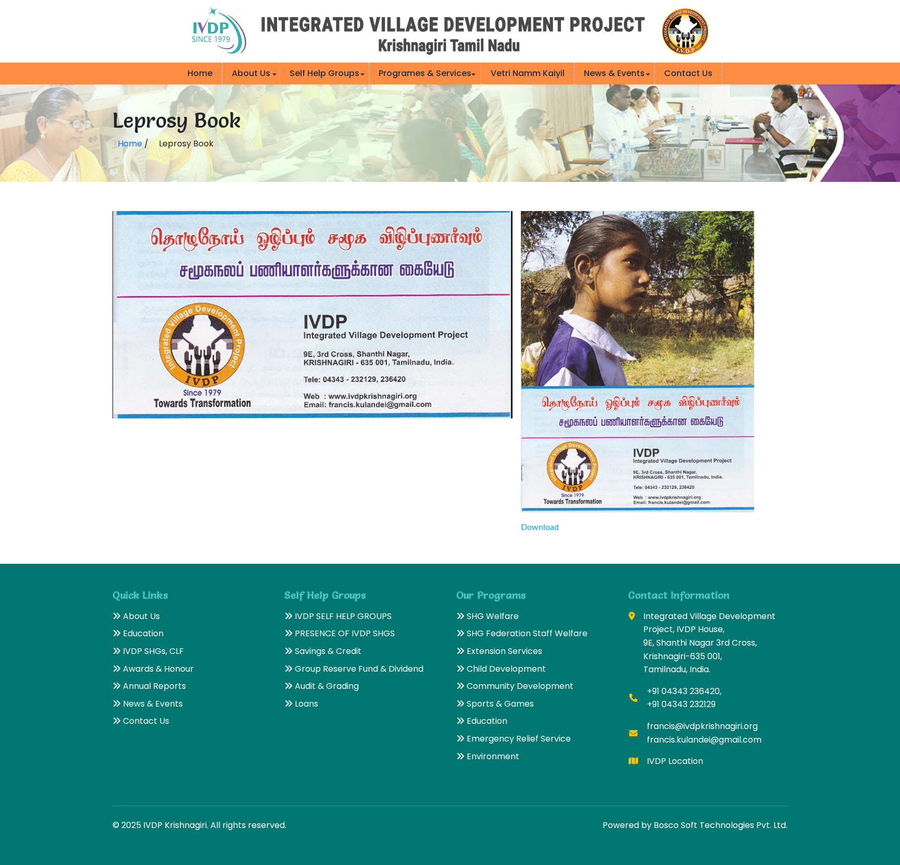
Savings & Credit (327, 651)
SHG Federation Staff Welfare (526, 633)
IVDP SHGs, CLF (152, 651)
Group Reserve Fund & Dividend (358, 669)
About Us (251, 73)
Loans (305, 704)
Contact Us (688, 73)
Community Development (519, 686)
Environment (492, 756)
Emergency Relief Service (518, 739)
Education (142, 633)
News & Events (614, 73)
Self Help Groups (324, 73)
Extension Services (503, 651)
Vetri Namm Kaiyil (528, 73)
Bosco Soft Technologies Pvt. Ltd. (721, 825)
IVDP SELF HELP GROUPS (342, 616)
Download (540, 527)
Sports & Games (499, 704)
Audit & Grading (326, 686)
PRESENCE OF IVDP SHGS (344, 633)
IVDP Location (675, 761)
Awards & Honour (157, 669)
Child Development (505, 669)
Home (200, 73)
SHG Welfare (492, 616)
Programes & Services (425, 73)
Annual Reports (153, 686)
